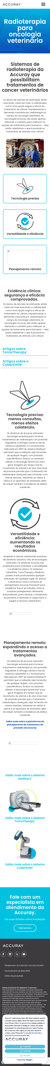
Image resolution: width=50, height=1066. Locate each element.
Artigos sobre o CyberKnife (15, 363)
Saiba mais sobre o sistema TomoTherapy (25, 819)
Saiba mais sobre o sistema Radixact (25, 777)
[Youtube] (23, 954)
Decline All (26, 1051)
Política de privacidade (14, 976)
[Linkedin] (10, 954)
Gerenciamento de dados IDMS (17, 971)
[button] (25, 350)
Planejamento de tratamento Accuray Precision (24, 965)
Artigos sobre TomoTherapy (15, 350)
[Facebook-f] (3, 954)
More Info (26, 1055)
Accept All (26, 1046)
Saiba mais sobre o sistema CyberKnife (25, 866)
